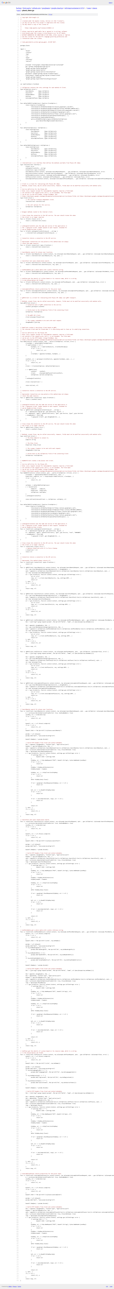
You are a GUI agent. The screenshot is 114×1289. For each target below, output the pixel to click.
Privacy (15, 1286)
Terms (19, 1286)
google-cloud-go (57, 8)
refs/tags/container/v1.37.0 (74, 8)
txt (107, 1286)
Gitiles (10, 1286)
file (50, 14)
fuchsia (18, 8)
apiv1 (19, 10)
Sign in (110, 2)
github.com (36, 8)
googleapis (46, 8)
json (111, 1286)
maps (89, 8)
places (94, 8)
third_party (27, 8)
